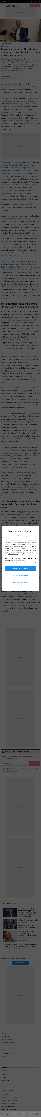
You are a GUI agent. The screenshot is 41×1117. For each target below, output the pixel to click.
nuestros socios (31, 535)
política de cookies (13, 554)
